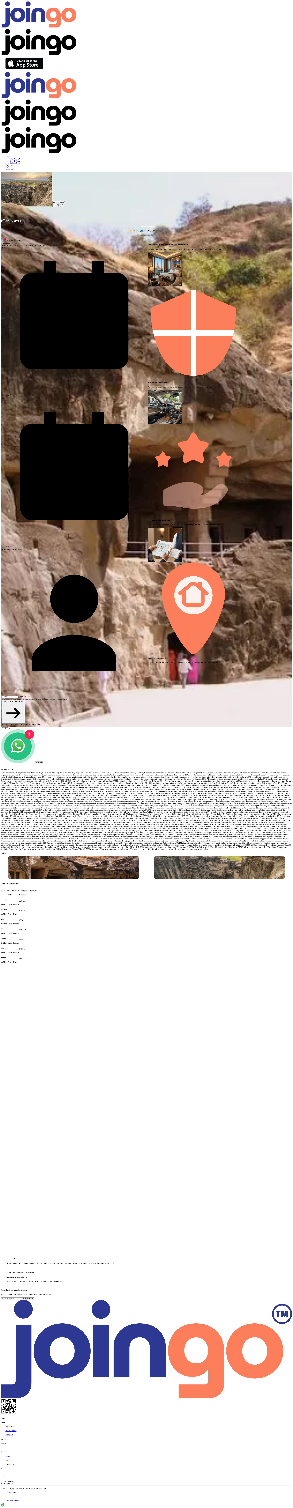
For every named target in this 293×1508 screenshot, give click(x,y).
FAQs (7, 167)
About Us (9, 1456)
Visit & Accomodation (15, 240)
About (7, 157)
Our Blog (8, 1460)
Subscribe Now (28, 1298)
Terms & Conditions (12, 1500)
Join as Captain (10, 1431)
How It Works (15, 161)
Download (9, 169)
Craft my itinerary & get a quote (13, 701)
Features (8, 165)
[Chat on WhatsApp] (18, 763)
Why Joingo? (15, 159)
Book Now (39, 763)
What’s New (10, 1427)
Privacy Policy (10, 1492)
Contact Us (9, 1464)
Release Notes (15, 163)
